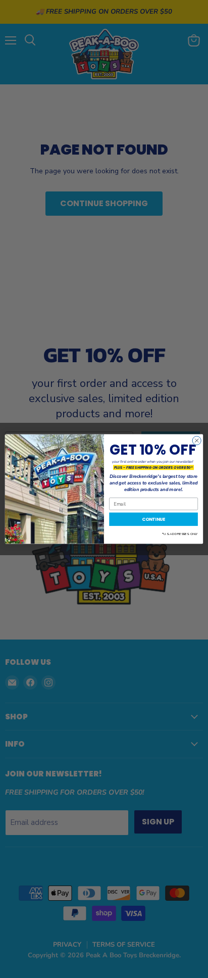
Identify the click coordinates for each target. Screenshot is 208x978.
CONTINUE (154, 519)
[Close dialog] (196, 440)
